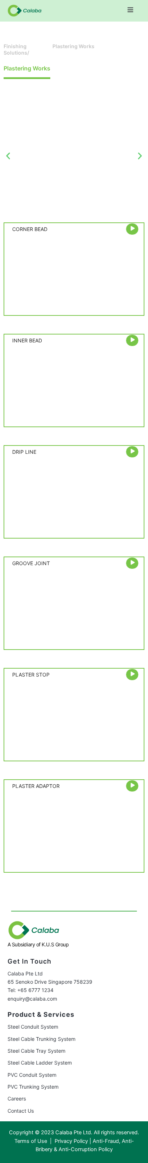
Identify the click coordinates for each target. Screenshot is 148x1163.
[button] (130, 10)
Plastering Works (73, 46)
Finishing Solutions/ (16, 49)
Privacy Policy (71, 1141)
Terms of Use (31, 1141)
